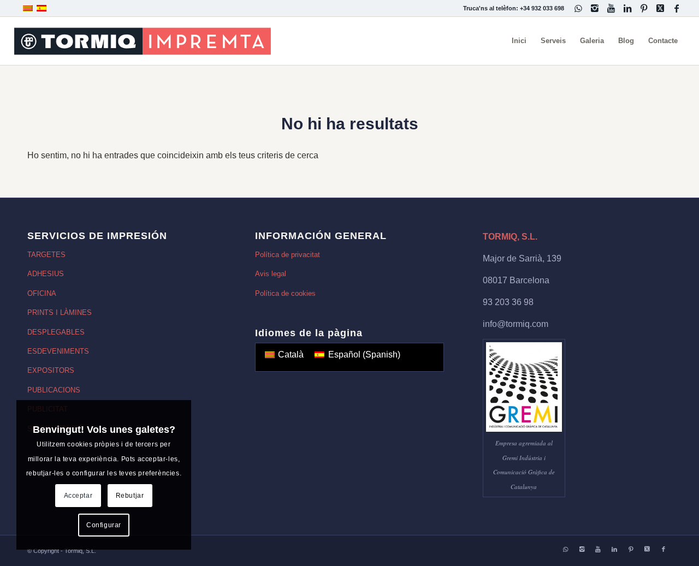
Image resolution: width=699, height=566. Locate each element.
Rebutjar (130, 495)
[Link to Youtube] (611, 8)
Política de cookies (285, 293)
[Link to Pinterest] (643, 8)
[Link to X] (660, 8)
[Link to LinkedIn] (627, 8)
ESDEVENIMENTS (58, 351)
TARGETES (46, 255)
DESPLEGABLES (56, 332)
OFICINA (41, 293)
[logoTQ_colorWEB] (142, 41)
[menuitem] (519, 41)
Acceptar (78, 495)
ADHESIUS (45, 274)
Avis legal (270, 274)
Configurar (103, 525)
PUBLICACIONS (53, 390)
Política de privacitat (287, 255)
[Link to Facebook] (676, 8)
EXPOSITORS (50, 370)
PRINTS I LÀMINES (59, 312)
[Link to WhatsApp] (578, 8)
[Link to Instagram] (594, 8)
